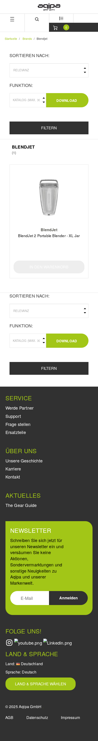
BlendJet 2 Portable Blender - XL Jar (49, 235)
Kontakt (12, 477)
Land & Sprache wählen (40, 684)
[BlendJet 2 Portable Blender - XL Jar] (49, 197)
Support (13, 416)
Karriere (13, 468)
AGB (9, 717)
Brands (27, 38)
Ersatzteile (15, 432)
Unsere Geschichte (24, 460)
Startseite (11, 38)
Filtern (49, 128)
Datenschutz (37, 717)
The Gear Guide (21, 505)
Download (66, 100)
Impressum (70, 717)
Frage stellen (18, 424)
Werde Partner (19, 408)
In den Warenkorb (49, 267)
